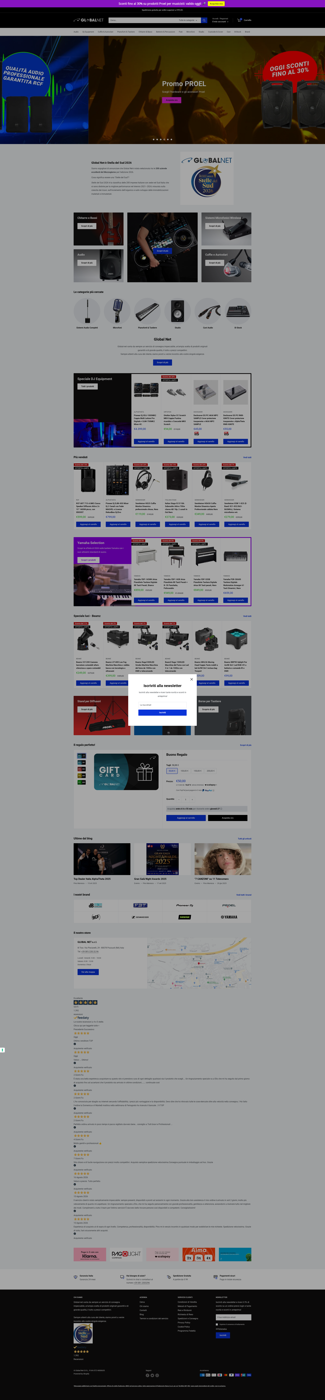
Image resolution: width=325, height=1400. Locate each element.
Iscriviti (162, 712)
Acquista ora (125, 3)
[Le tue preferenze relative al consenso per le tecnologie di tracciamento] (2, 1050)
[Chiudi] (191, 679)
